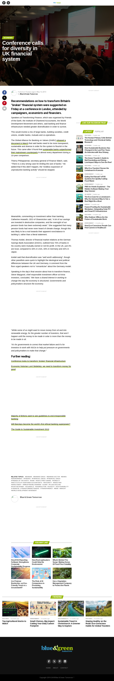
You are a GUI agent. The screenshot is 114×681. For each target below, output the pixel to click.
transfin (15, 488)
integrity (48, 482)
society (51, 486)
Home (48, 668)
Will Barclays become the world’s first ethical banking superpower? (40, 424)
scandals (30, 486)
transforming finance (30, 488)
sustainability (62, 486)
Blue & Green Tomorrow (29, 94)
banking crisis (39, 477)
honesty (56, 480)
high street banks (44, 480)
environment (17, 478)
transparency (47, 488)
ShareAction (41, 486)
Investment (16, 484)
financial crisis (54, 478)
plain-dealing (55, 484)
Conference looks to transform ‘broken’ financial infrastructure (38, 361)
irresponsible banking (32, 484)
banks (64, 477)
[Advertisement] (41, 194)
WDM (56, 488)
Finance (27, 478)
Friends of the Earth (20, 480)
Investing (57, 482)
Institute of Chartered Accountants (27, 482)
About (55, 668)
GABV (33, 480)
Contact (64, 668)
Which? (63, 488)
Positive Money (18, 486)
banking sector (53, 477)
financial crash (39, 478)
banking (29, 477)
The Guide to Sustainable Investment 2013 (30, 429)
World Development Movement (24, 490)
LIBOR (45, 484)
